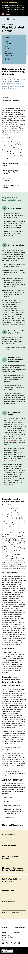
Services (10, 24)
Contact (4, 940)
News (4, 932)
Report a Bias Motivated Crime (11, 102)
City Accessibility (19, 927)
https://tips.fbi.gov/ (10, 460)
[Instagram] (8, 59)
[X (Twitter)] (5, 59)
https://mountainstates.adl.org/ (13, 440)
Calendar (5, 927)
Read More (7, 14)
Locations (17, 930)
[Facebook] (10, 59)
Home (4, 24)
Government (6, 930)
